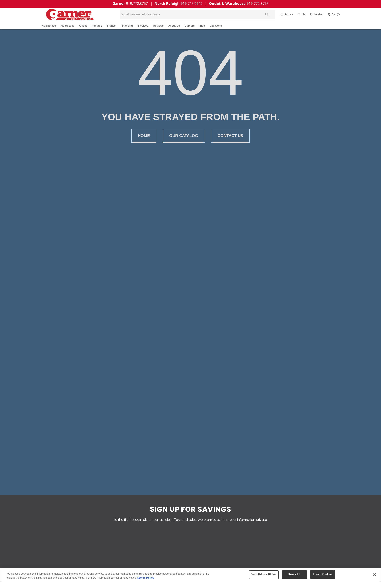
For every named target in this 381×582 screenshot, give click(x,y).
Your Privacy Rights (263, 574)
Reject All (294, 574)
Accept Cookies (322, 574)
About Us (174, 25)
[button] (282, 14)
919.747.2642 (178, 3)
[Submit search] (267, 14)
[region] (190, 575)
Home (144, 135)
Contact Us (230, 135)
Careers (190, 25)
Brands (111, 25)
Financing (126, 25)
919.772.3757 (131, 3)
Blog (202, 25)
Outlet (83, 25)
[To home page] (75, 14)
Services (143, 25)
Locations (216, 25)
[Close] (374, 574)
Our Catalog (183, 135)
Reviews (158, 25)
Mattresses (67, 25)
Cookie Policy (145, 577)
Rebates (96, 25)
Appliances (49, 25)
